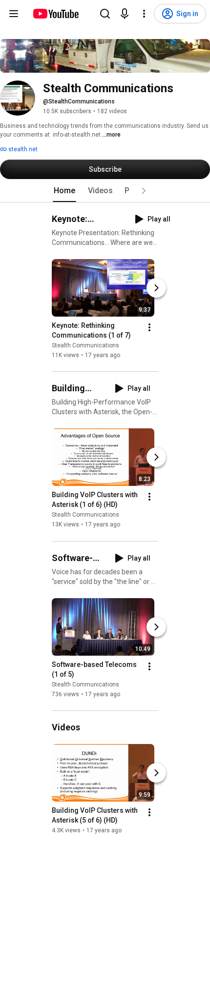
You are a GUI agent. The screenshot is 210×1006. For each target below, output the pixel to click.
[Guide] (14, 14)
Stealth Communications (85, 345)
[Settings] (144, 14)
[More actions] (149, 327)
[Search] (105, 14)
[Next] (156, 288)
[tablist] (105, 190)
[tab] (64, 190)
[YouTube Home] (55, 13)
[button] (143, 190)
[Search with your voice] (124, 13)
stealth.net (22, 149)
